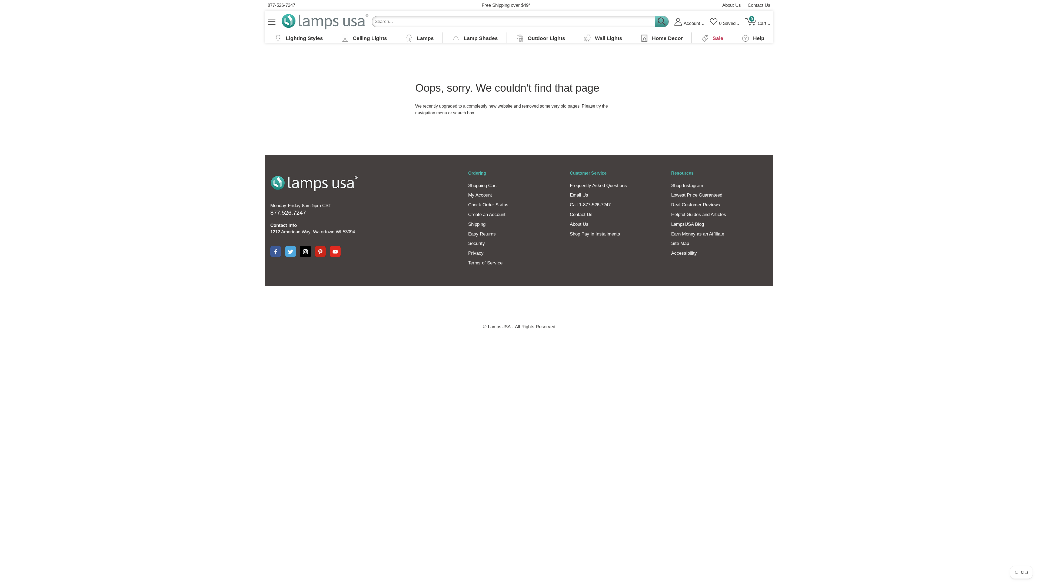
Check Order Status (488, 204)
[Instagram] (305, 251)
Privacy (476, 253)
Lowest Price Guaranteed (696, 195)
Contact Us (759, 5)
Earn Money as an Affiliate (697, 234)
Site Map (680, 243)
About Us (731, 5)
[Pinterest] (320, 251)
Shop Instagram (687, 185)
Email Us (579, 195)
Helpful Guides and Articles (698, 214)
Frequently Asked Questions (598, 185)
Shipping (476, 224)
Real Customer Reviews (695, 204)
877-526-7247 (281, 5)
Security (476, 243)
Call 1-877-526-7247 (590, 204)
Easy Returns (482, 234)
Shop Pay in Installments (595, 234)
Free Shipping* (506, 5)
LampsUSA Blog (687, 224)
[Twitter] (290, 251)
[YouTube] (335, 251)
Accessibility (684, 253)
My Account (480, 195)
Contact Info (283, 225)
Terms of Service (485, 263)
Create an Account (486, 214)
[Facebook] (275, 251)
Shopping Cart (482, 185)
